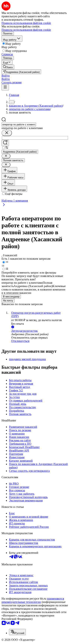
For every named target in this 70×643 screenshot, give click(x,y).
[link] (7, 67)
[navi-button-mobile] (5, 87)
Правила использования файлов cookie (26, 29)
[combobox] (18, 124)
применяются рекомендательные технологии (32, 600)
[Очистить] (6, 133)
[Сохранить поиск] (5, 143)
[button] (5, 75)
